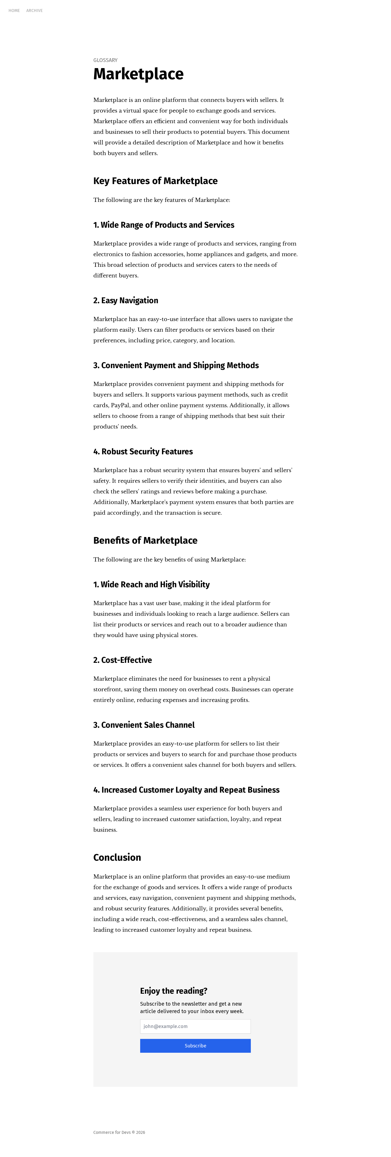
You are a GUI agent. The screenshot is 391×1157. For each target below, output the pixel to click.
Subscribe (195, 1046)
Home (14, 10)
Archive (34, 10)
